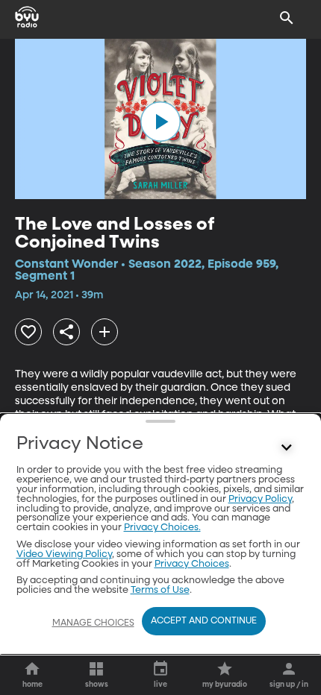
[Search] (287, 18)
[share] (66, 331)
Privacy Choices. (162, 527)
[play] (160, 121)
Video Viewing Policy (64, 554)
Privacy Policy (260, 499)
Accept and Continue (204, 621)
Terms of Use (160, 590)
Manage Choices (93, 623)
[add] (104, 331)
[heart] (28, 331)
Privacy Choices (192, 564)
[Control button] (286, 447)
